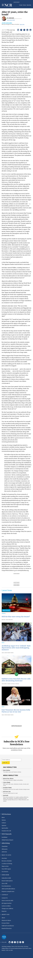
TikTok (23, 942)
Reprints (4, 911)
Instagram (20, 942)
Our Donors (5, 871)
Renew (24, 5)
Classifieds (4, 846)
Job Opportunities (6, 903)
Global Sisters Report (7, 840)
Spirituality (5, 828)
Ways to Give (5, 866)
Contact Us (5, 898)
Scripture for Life (6, 830)
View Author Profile (11, 20)
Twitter (12, 942)
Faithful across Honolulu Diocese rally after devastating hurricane (16, 680)
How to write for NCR (7, 900)
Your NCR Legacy (6, 869)
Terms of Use (14, 946)
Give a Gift (4, 883)
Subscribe (29, 5)
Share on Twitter (24, 30)
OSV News (11, 652)
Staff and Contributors (8, 925)
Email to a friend (27, 30)
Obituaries (4, 849)
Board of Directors (7, 928)
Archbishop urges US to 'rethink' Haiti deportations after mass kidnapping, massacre (16, 648)
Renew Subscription (7, 880)
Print (30, 30)
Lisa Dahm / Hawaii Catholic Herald (10, 683)
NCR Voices (6, 610)
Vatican (4, 820)
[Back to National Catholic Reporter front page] (8, 5)
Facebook (15, 942)
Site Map (26, 946)
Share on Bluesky (18, 30)
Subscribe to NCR (6, 878)
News (3, 642)
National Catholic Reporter (4, 937)
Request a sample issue (8, 891)
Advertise (4, 851)
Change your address (7, 908)
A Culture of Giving (7, 863)
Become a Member (7, 861)
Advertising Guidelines (6, 946)
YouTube (18, 942)
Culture (4, 822)
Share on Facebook (21, 30)
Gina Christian (5, 652)
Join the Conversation (7, 22)
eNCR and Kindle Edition (8, 888)
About (3, 917)
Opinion (4, 613)
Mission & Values (6, 920)
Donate (20, 5)
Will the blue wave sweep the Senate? (16, 617)
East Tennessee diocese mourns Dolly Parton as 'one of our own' (16, 711)
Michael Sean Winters (7, 619)
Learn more (22, 24)
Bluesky (10, 942)
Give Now (4, 858)
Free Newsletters (6, 886)
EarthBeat (4, 837)
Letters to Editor (6, 906)
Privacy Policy (5, 923)
